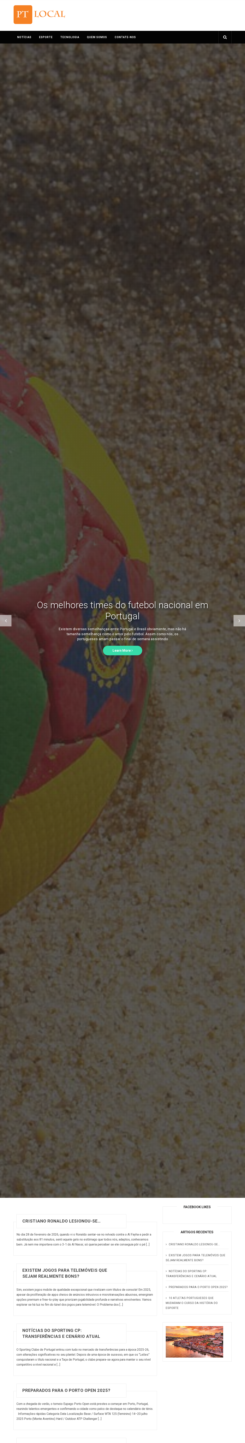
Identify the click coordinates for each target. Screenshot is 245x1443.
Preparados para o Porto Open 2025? (66, 1390)
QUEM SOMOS (97, 37)
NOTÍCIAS (24, 37)
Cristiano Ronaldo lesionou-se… (61, 1221)
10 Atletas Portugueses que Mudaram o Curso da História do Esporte (192, 1302)
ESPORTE (46, 37)
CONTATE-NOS (125, 37)
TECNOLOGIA (69, 37)
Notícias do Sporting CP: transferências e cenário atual (61, 1333)
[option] (122, 620)
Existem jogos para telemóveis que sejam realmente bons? (64, 1273)
